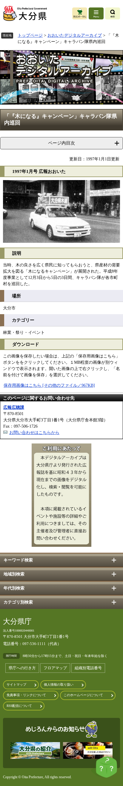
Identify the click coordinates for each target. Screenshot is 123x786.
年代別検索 (14, 588)
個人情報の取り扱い (58, 684)
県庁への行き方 (22, 668)
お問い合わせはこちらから (34, 432)
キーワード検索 (18, 560)
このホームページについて (83, 695)
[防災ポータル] (79, 13)
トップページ (30, 35)
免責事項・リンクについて (26, 695)
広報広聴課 (13, 407)
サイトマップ (16, 684)
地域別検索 (14, 574)
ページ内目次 (61, 142)
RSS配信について (19, 705)
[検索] (112, 13)
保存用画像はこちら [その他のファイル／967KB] (49, 385)
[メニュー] (96, 13)
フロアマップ (55, 668)
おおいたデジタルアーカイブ (74, 35)
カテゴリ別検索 (18, 602)
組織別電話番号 (88, 668)
